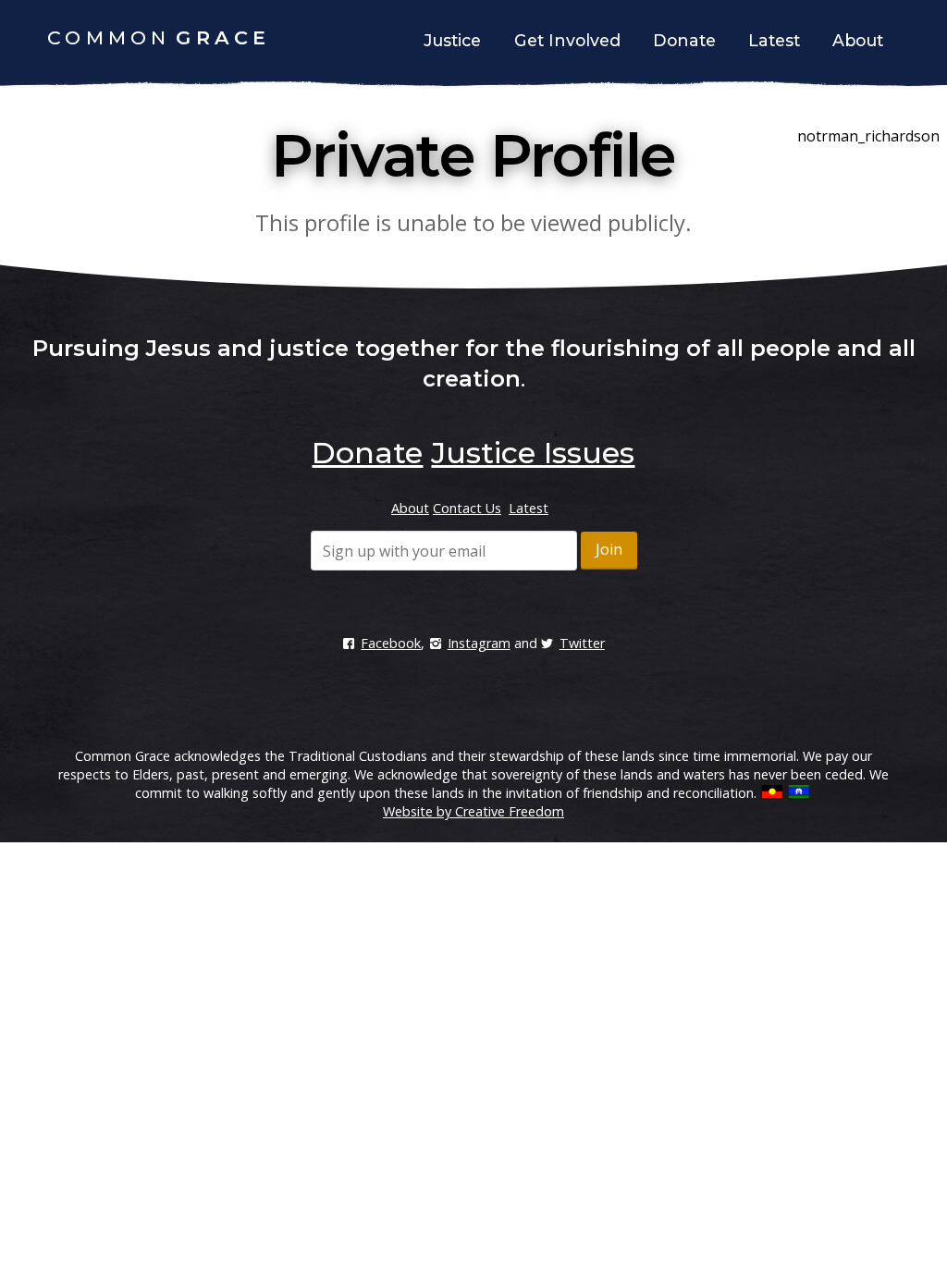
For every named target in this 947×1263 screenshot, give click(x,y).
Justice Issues (532, 453)
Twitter (582, 643)
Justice (452, 40)
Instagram (479, 643)
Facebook (391, 643)
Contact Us (467, 508)
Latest (774, 40)
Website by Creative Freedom (473, 811)
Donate (684, 40)
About (857, 40)
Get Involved (567, 40)
